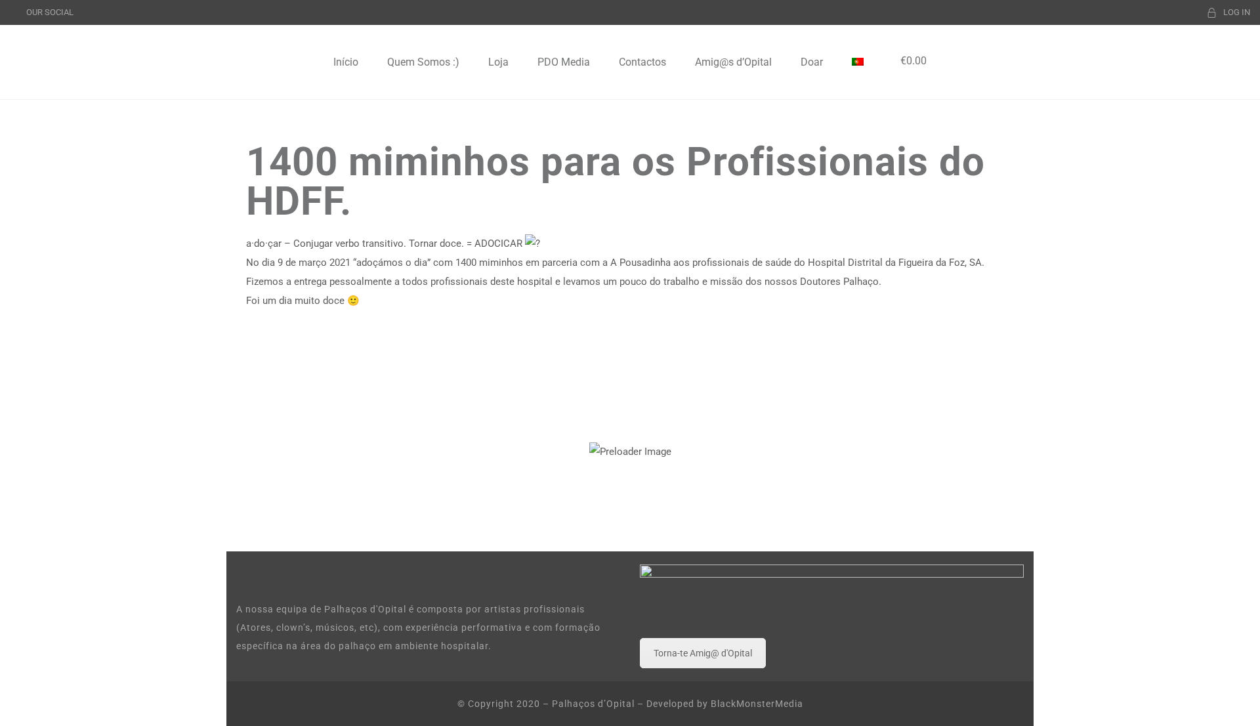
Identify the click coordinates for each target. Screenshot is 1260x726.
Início (345, 62)
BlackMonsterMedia (757, 703)
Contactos (642, 62)
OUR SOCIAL (50, 12)
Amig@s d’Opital (733, 62)
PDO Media (563, 62)
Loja (498, 62)
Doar (812, 62)
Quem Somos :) (423, 62)
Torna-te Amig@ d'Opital (703, 653)
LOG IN (1236, 12)
